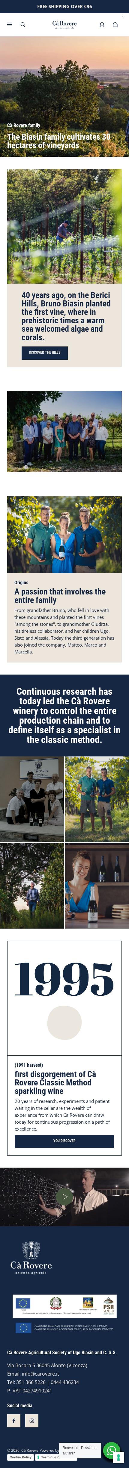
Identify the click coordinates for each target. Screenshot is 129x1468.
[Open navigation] (13, 24)
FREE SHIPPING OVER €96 (64, 6)
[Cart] (115, 24)
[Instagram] (31, 1420)
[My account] (102, 24)
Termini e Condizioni (58, 1457)
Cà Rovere (29, 1450)
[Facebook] (13, 1420)
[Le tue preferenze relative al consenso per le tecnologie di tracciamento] (118, 1457)
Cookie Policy (21, 1457)
